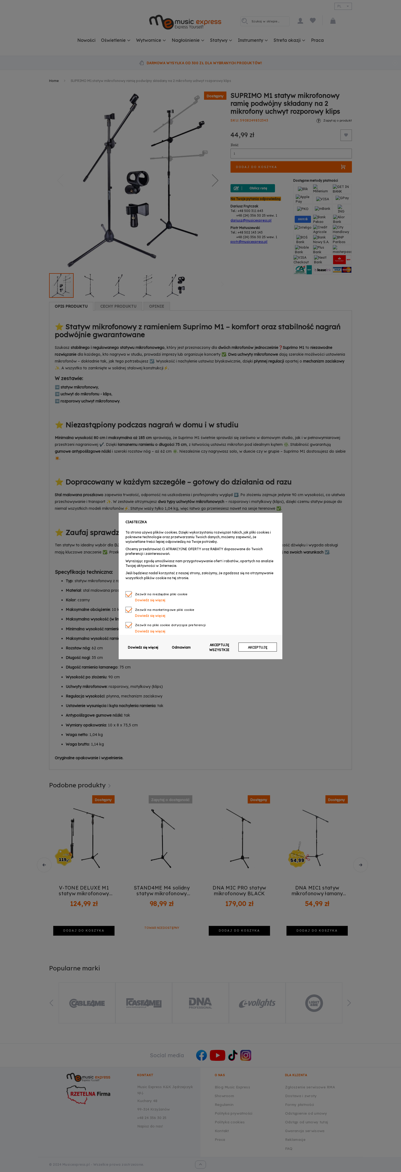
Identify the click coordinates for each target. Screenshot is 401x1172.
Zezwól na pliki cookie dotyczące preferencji (170, 625)
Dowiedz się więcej (143, 647)
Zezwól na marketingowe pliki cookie (164, 610)
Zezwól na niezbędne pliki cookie (161, 594)
